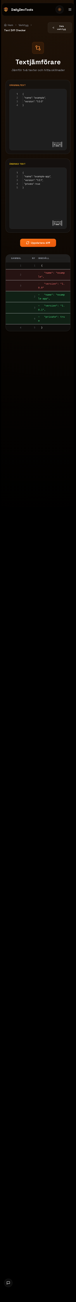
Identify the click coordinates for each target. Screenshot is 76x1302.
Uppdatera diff (40, 242)
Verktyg (23, 25)
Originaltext (17, 85)
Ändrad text (17, 163)
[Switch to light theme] (60, 9)
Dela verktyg (61, 28)
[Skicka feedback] (8, 1283)
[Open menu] (70, 9)
